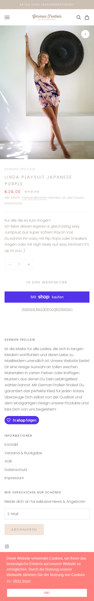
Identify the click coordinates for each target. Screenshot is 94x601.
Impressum (14, 478)
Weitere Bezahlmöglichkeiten (47, 309)
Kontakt (11, 444)
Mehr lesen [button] (22, 581)
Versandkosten (34, 197)
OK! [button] (47, 593)
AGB (8, 461)
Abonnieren (24, 529)
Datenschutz (16, 469)
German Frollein (20, 169)
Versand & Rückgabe (23, 453)
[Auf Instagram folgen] (7, 546)
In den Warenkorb (47, 282)
